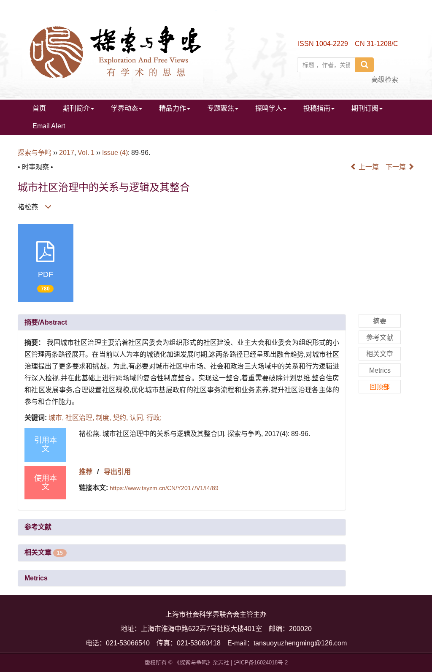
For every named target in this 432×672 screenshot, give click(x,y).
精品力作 (172, 108)
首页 (39, 108)
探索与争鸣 (34, 152)
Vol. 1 (86, 152)
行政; (154, 417)
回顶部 (380, 386)
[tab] (182, 322)
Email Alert (48, 126)
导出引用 (117, 471)
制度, (104, 417)
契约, (121, 417)
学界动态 (124, 108)
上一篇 (368, 167)
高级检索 (384, 79)
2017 (66, 152)
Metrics (36, 578)
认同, (138, 417)
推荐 (85, 471)
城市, (57, 417)
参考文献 (37, 527)
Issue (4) (115, 152)
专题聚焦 (220, 108)
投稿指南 (316, 108)
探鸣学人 (268, 108)
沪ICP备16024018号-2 (261, 662)
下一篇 (397, 167)
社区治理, (80, 417)
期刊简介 (76, 108)
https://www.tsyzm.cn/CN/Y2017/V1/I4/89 (164, 488)
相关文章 (43, 552)
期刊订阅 (364, 108)
